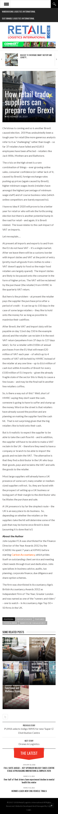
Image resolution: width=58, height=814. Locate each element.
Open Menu (6, 4)
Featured (39, 619)
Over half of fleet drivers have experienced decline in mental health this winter (29, 781)
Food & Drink (10, 623)
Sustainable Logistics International (18, 18)
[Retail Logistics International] (29, 32)
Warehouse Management (33, 623)
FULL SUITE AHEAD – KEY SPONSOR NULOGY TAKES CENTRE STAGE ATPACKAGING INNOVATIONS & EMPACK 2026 (29, 769)
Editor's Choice (24, 619)
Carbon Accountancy (23, 554)
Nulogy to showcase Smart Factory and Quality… (36, 56)
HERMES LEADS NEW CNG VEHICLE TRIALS (29, 791)
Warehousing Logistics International (18, 11)
